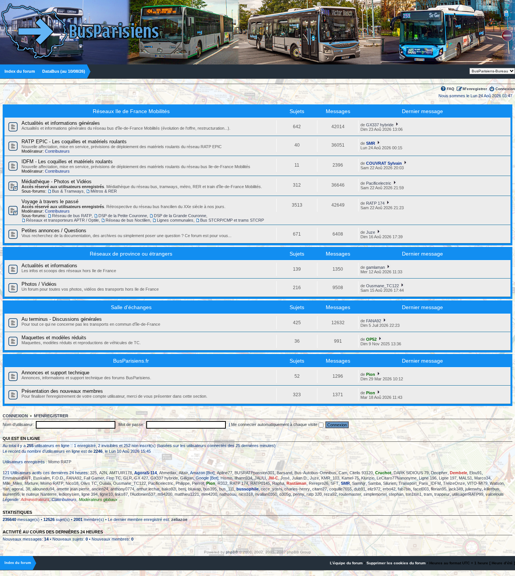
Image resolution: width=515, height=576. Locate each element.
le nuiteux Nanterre (39, 494)
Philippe (183, 483)
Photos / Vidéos (39, 284)
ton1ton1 (414, 494)
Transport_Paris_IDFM (420, 483)
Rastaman (297, 483)
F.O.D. (58, 478)
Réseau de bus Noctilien (128, 220)
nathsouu (227, 494)
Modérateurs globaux (98, 499)
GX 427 (141, 478)
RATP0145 (260, 483)
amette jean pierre (73, 489)
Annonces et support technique (55, 372)
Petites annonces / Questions (53, 230)
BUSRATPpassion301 (254, 472)
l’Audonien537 (142, 494)
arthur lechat (147, 489)
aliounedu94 (43, 489)
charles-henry (297, 489)
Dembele (458, 472)
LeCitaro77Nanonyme (397, 478)
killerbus (491, 489)
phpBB (232, 552)
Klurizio (367, 478)
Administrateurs (35, 499)
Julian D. (300, 478)
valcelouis (495, 494)
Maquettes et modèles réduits (53, 337)
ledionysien (69, 494)
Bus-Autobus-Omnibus (315, 472)
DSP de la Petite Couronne (122, 215)
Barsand (284, 472)
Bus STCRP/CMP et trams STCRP (232, 220)
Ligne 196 (428, 478)
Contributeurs (57, 151)
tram (428, 494)
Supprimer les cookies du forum (396, 563)
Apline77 (224, 472)
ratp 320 (314, 494)
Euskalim (41, 478)
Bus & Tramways (68, 191)
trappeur (442, 494)
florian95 (438, 489)
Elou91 (475, 472)
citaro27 (319, 489)
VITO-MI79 (477, 483)
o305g (285, 494)
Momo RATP (59, 462)
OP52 (371, 339)
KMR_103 (330, 478)
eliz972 (374, 489)
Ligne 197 (448, 478)
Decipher (439, 472)
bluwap (194, 489)
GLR (127, 478)
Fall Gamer (94, 478)
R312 (222, 483)
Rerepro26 (318, 483)
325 (93, 472)
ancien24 (100, 489)
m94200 (165, 494)
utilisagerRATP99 (467, 494)
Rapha (278, 483)
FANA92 (373, 321)
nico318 (246, 494)
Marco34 (482, 478)
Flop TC (113, 478)
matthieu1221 (187, 494)
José (285, 478)
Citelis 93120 (361, 472)
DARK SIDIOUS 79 (411, 472)
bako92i (169, 489)
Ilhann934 (243, 478)
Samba (374, 483)
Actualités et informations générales (60, 123)
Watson (497, 483)
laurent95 (11, 494)
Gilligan (186, 478)
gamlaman (375, 267)
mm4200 (209, 494)
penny (298, 494)
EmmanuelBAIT (17, 478)
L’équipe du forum (346, 563)
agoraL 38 (21, 489)
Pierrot (198, 483)
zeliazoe (179, 519)
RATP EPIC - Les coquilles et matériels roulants (74, 141)
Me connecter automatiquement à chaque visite (275, 424)
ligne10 (106, 494)
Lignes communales (175, 220)
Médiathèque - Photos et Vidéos (56, 181)
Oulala (105, 483)
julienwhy (473, 489)
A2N (103, 472)
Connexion (505, 89)
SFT (335, 483)
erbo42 (389, 489)
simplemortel (374, 494)
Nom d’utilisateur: (18, 424)
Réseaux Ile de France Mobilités (131, 111)
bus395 (210, 489)
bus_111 (226, 489)
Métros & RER (103, 191)
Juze (370, 232)
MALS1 (465, 478)
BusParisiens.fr (131, 361)
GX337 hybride (380, 125)
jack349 (456, 489)
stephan (396, 494)
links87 (121, 494)
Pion (370, 374)
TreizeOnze (454, 483)
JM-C (273, 478)
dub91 (359, 489)
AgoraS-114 (145, 472)
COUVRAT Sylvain (384, 163)
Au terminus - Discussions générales (61, 319)
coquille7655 (340, 489)
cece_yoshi (271, 489)
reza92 (330, 494)
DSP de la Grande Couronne (180, 215)
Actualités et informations (49, 265)
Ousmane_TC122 (382, 285)
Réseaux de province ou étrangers (131, 254)
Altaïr (183, 472)
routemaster (350, 494)
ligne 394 (89, 494)
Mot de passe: (131, 424)
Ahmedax (167, 472)
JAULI (260, 478)
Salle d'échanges (131, 307)
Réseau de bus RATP (72, 215)
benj (182, 489)
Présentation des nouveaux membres (62, 391)
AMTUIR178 (120, 472)
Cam (343, 472)
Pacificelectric (378, 183)
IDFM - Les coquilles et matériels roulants (67, 161)
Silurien (389, 483)
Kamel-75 (350, 478)
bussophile (247, 489)
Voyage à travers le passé (49, 201)
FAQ (450, 89)
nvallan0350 (266, 494)
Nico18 (72, 483)
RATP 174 (375, 203)
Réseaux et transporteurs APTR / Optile (62, 220)
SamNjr (359, 483)
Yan (6, 489)
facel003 (421, 489)
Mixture (31, 483)
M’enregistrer (475, 89)
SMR (370, 143)
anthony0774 (122, 489)
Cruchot (383, 472)
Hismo (226, 478)
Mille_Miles (12, 483)
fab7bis (404, 489)
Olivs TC (89, 483)
